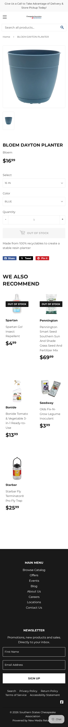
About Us (34, 591)
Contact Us (34, 607)
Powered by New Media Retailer (33, 720)
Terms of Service (15, 695)
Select (7, 175)
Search (11, 691)
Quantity (9, 212)
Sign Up (34, 678)
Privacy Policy (28, 691)
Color (6, 193)
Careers (34, 597)
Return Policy (49, 691)
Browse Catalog (34, 570)
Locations (34, 602)
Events (34, 580)
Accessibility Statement (45, 695)
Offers (34, 575)
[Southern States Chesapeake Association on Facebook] (61, 702)
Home (6, 36)
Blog (34, 586)
